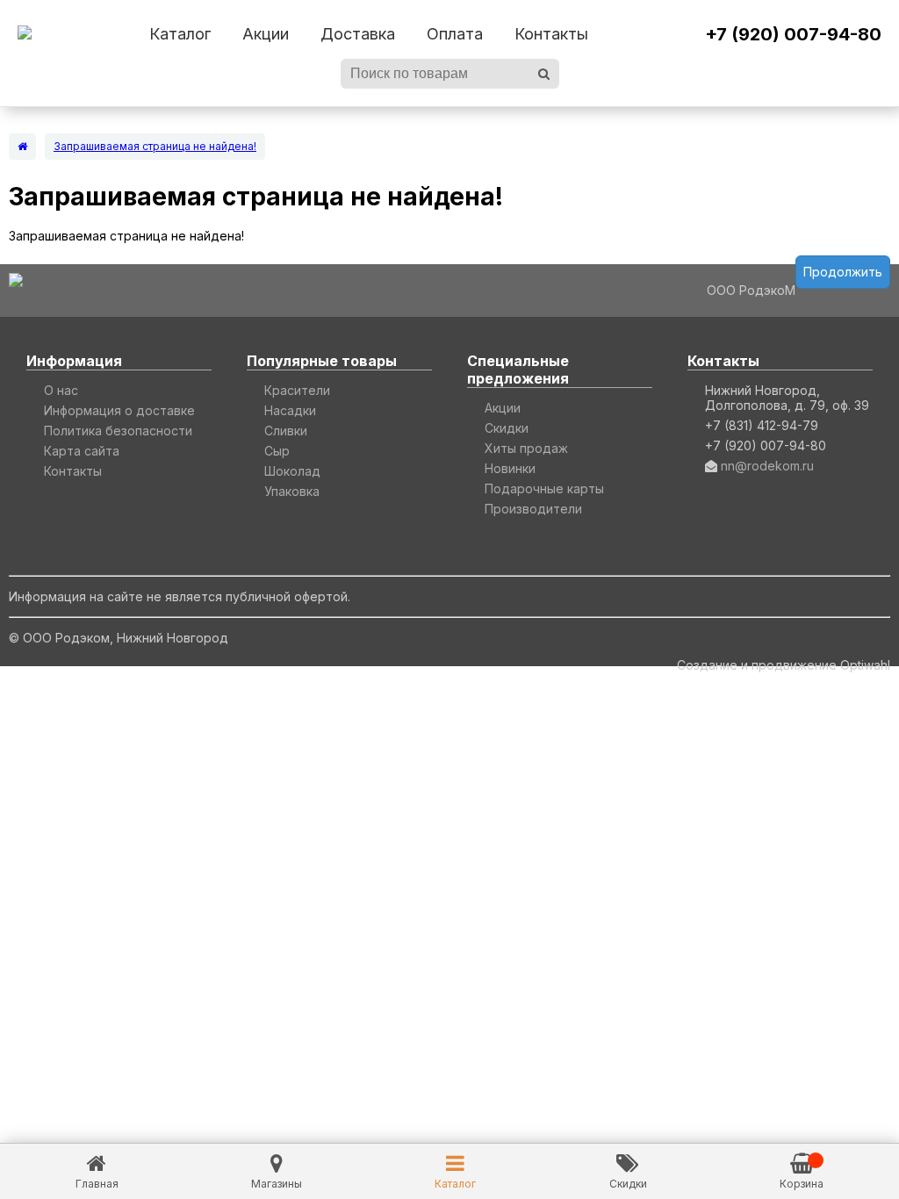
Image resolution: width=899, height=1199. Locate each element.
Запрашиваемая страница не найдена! (155, 146)
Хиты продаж (526, 448)
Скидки (507, 427)
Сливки (285, 430)
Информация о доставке (119, 410)
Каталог (180, 34)
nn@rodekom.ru (767, 465)
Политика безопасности (118, 430)
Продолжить (842, 271)
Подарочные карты (544, 488)
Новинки (510, 468)
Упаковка (292, 491)
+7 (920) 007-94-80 (793, 34)
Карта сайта (81, 450)
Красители (297, 390)
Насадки (290, 410)
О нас (61, 390)
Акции (265, 34)
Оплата (455, 34)
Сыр (277, 450)
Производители (533, 508)
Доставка (357, 34)
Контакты (551, 34)
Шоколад (292, 470)
